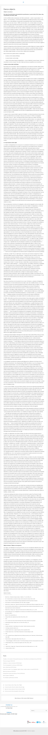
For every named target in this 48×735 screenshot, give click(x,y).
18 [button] (13, 419)
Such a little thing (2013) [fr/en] (9, 667)
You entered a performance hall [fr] (10, 677)
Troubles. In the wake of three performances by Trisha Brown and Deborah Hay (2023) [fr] (22, 659)
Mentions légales (31, 730)
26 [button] (20, 579)
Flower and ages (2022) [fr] (9, 661)
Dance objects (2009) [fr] (8, 675)
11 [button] (38, 271)
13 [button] (23, 290)
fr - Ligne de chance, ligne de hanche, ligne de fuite (14, 689)
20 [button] (8, 444)
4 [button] (26, 128)
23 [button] (17, 567)
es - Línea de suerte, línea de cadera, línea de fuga (13, 687)
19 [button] (10, 422)
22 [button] (9, 518)
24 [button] (27, 572)
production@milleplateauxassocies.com (9, 706)
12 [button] (33, 276)
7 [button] (4, 251)
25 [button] (39, 575)
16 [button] (13, 340)
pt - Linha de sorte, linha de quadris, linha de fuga (13, 691)
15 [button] (9, 310)
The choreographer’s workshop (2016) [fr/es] (12, 665)
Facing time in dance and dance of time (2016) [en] (14, 673)
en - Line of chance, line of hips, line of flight (12, 685)
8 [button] (23, 255)
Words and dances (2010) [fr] (9, 671)
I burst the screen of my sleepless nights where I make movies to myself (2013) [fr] (20, 669)
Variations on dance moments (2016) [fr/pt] (12, 663)
